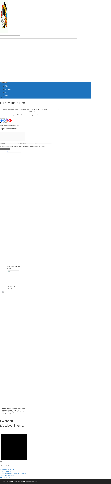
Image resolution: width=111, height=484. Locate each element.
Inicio (6, 85)
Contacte (6, 90)
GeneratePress (34, 481)
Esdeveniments (8, 92)
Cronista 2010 (4, 122)
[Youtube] (10, 120)
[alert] (13, 447)
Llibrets (6, 88)
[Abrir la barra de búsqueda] (2, 97)
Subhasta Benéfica (5, 477)
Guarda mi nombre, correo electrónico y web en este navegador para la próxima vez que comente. (23, 146)
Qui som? (7, 86)
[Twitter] (4, 120)
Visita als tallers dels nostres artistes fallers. (10, 125)
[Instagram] (7, 120)
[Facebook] (1, 120)
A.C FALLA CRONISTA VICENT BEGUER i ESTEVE (10, 35)
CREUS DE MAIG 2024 (6, 471)
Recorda (3, 124)
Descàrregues (8, 93)
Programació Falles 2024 (7, 475)
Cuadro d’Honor (8, 89)
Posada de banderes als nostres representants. (13, 473)
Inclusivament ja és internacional (9, 469)
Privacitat (6, 95)
